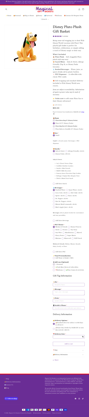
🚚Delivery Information (12, 382)
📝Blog (6, 388)
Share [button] (56, 360)
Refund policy (37, 413)
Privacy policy (46, 413)
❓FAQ (6, 379)
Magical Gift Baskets (14, 413)
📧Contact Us (8, 385)
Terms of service (56, 413)
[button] (6, 9)
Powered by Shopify (26, 413)
